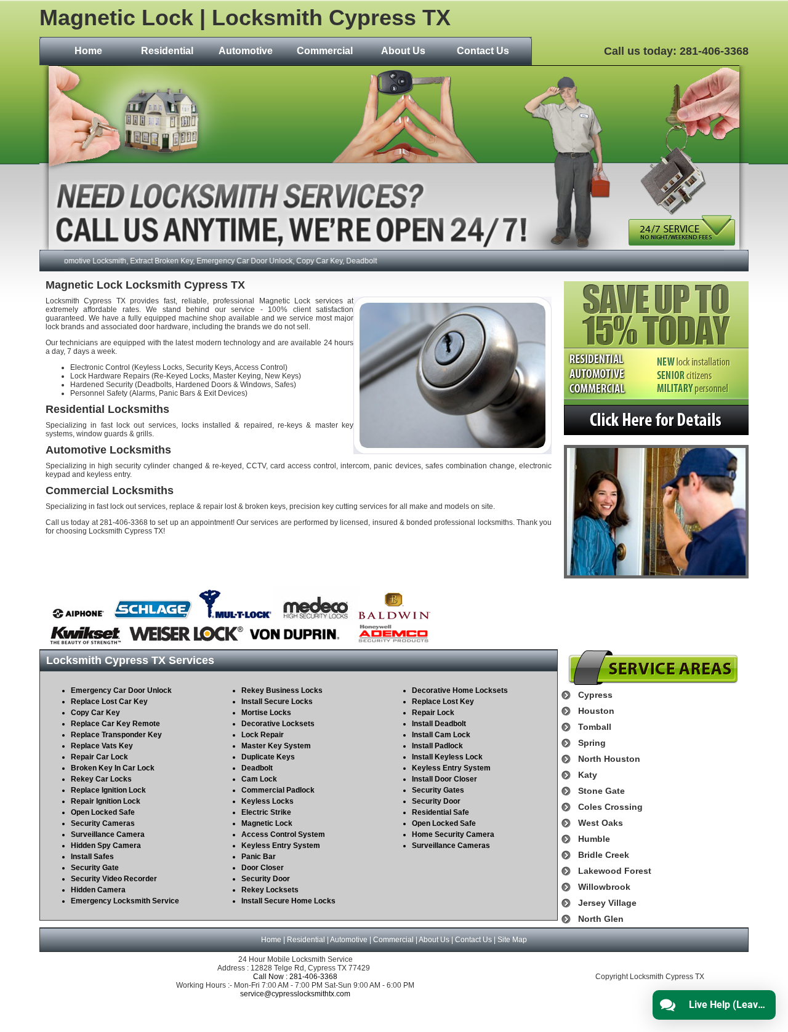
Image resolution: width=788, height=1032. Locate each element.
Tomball (594, 727)
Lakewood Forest (614, 871)
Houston (596, 711)
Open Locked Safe (103, 812)
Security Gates (438, 790)
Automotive (246, 51)
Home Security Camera (453, 834)
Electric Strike (266, 812)
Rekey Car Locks (101, 779)
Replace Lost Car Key (109, 701)
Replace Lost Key (443, 701)
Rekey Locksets (270, 890)
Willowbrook (604, 887)
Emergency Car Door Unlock (121, 690)
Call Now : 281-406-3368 (295, 976)
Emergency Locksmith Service (125, 901)
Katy (587, 775)
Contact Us (483, 51)
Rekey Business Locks (282, 690)
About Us (403, 51)
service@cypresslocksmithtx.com (295, 994)
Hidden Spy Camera (106, 845)
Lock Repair (262, 734)
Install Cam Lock (441, 734)
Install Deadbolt (439, 723)
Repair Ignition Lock (105, 801)
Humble (594, 839)
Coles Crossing (610, 807)
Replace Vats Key (102, 746)
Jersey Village (607, 903)
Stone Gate (601, 791)
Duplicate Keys (268, 757)
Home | (274, 939)
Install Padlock (437, 746)
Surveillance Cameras (451, 845)
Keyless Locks (267, 801)
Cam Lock (259, 779)
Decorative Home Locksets (460, 690)
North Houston (609, 759)
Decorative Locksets (278, 723)
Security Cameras (103, 823)
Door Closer (262, 867)
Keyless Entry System (280, 845)
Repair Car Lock (99, 757)
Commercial (325, 51)
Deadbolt (257, 768)
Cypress (595, 695)
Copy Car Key (95, 712)
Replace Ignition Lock (108, 790)
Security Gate (95, 867)
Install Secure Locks (277, 701)
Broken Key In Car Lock (113, 768)
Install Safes (92, 856)
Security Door (265, 878)
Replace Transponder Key (116, 734)
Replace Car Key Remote (115, 723)
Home (88, 51)
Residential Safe (440, 812)
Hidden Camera (98, 890)
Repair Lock (433, 712)
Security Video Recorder (114, 878)
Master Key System (276, 746)
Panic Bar (258, 856)
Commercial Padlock (278, 790)
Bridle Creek (603, 855)
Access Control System (283, 834)
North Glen (601, 919)
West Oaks (600, 823)
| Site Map (509, 939)
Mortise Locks (266, 712)
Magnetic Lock (266, 823)
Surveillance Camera (108, 834)
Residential (167, 51)
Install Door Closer (444, 779)
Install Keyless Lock (447, 757)
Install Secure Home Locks (288, 901)
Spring (592, 743)
